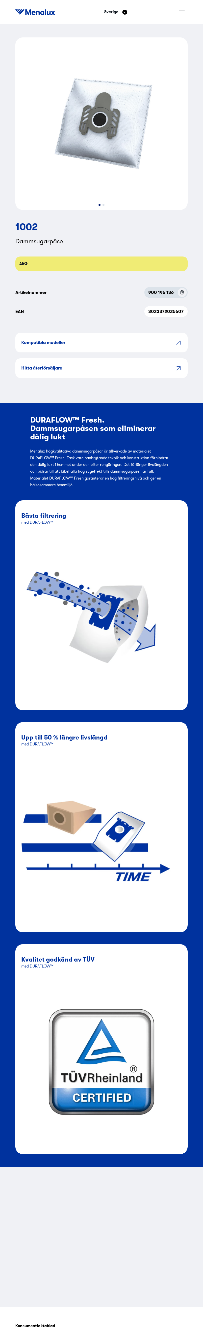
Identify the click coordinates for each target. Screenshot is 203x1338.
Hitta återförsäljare (41, 368)
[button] (100, 205)
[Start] (35, 12)
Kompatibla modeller (43, 342)
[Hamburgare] (182, 12)
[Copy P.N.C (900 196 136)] (182, 292)
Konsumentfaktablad (35, 1326)
